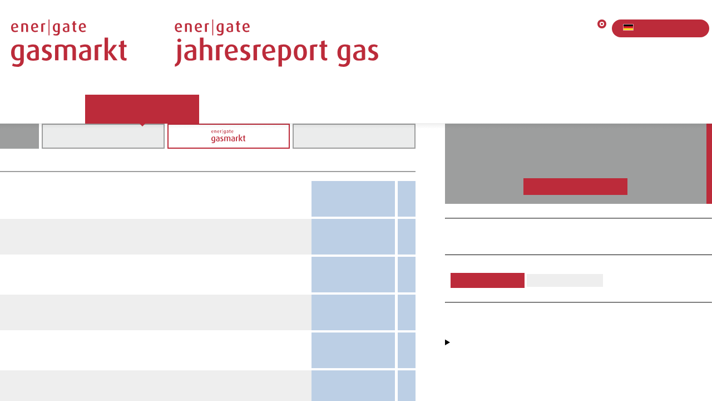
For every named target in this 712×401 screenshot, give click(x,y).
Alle (103, 135)
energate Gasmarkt (142, 109)
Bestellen (340, 109)
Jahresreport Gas (253, 109)
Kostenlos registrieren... (575, 186)
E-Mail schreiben (489, 280)
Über (63, 109)
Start (20, 109)
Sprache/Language (647, 28)
